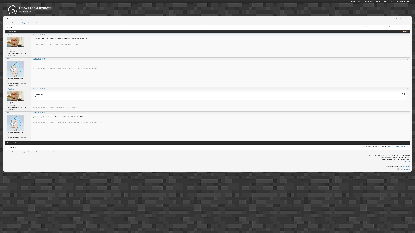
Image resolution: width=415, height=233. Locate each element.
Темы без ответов (402, 19)
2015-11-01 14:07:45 (39, 89)
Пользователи (368, 1)
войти (389, 27)
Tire (9, 59)
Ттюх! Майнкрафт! (35, 8)
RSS (406, 31)
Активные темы (390, 19)
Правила (378, 1)
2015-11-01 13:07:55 (39, 59)
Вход (408, 1)
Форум (24, 23)
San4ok (10, 35)
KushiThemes (405, 166)
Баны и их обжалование (36, 23)
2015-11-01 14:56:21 (39, 113)
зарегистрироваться (401, 27)
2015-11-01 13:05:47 (39, 35)
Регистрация (401, 1)
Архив (392, 1)
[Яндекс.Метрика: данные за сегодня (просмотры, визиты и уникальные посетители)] (403, 169)
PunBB (407, 162)
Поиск (386, 1)
